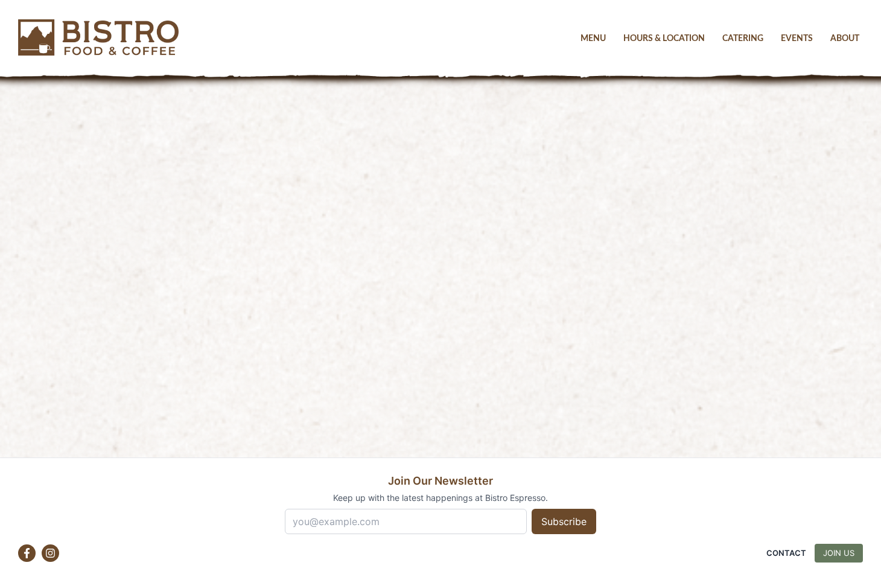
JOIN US (838, 553)
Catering (742, 38)
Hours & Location (664, 38)
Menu (593, 38)
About (844, 38)
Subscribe (564, 521)
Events (797, 38)
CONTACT (786, 553)
